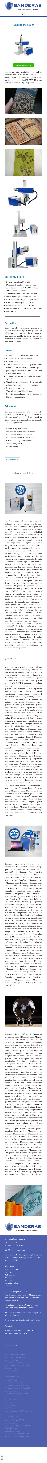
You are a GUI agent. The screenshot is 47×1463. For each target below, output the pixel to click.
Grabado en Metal (12, 1344)
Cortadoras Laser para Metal (16, 1307)
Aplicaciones (10, 1189)
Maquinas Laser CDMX (15, 1334)
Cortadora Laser (11, 1304)
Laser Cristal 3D (11, 1319)
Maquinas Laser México (15, 1271)
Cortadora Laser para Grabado (17, 1302)
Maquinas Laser (11, 1274)
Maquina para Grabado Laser (17, 1347)
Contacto (8, 1199)
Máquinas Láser (11, 1183)
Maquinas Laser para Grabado (17, 1339)
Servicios (8, 1194)
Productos (9, 1191)
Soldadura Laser (11, 1282)
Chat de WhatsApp (25, 65)
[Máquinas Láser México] (23, 206)
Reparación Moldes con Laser (17, 1350)
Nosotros (8, 1186)
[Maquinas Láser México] (23, 113)
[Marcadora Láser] (23, 45)
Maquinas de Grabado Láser (16, 1276)
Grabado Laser (11, 1342)
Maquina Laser (11, 1336)
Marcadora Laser (12, 1284)
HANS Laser (10, 1322)
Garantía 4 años (11, 1197)
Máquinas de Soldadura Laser (17, 1279)
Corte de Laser (11, 1294)
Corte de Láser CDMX (14, 1296)
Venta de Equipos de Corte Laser (18, 1324)
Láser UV (9, 1316)
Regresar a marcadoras (12, 459)
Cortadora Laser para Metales (17, 1299)
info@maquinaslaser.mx (15, 1164)
